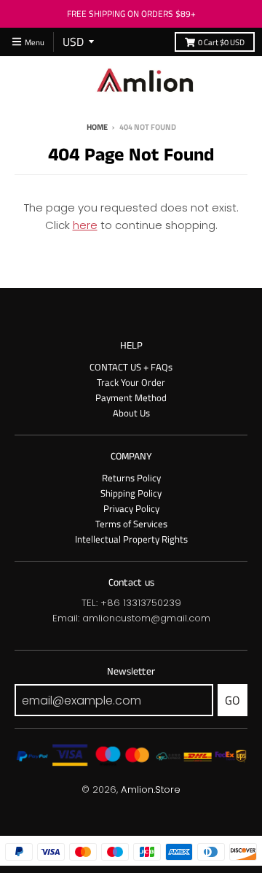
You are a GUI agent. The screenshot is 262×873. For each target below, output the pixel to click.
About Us (131, 413)
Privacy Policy (131, 508)
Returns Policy (131, 477)
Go (232, 700)
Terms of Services (131, 523)
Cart (221, 42)
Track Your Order (131, 382)
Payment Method (131, 397)
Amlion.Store (150, 789)
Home (97, 126)
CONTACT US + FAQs (131, 367)
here (85, 225)
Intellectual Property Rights (131, 539)
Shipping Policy (131, 493)
